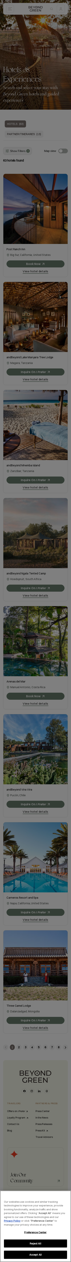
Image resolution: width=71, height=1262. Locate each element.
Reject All (35, 1243)
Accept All (35, 1254)
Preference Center (35, 1232)
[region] (35, 1226)
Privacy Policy (12, 1220)
